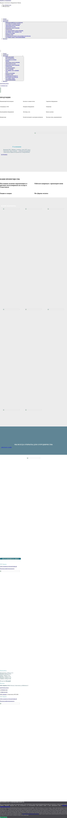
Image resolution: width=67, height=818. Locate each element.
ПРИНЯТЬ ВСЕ (4, 817)
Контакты (5, 38)
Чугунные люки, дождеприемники (15, 37)
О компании (5, 20)
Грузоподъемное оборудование (14, 30)
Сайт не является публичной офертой (8, 566)
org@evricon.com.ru (4, 83)
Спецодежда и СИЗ (10, 26)
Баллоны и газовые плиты (12, 23)
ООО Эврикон (3, 694)
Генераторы (8, 29)
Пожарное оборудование (12, 65)
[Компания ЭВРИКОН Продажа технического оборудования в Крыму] (33, 12)
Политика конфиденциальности (7, 568)
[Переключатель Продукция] (22, 55)
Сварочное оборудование (12, 25)
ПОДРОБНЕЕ (4, 154)
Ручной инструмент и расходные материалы (18, 36)
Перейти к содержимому (5, 0)
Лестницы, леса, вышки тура (12, 71)
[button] (8, 21)
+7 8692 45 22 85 (3, 692)
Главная (4, 18)
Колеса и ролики (10, 33)
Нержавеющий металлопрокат (14, 22)
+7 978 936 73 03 (7, 5)
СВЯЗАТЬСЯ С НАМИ (6, 447)
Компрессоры (9, 34)
